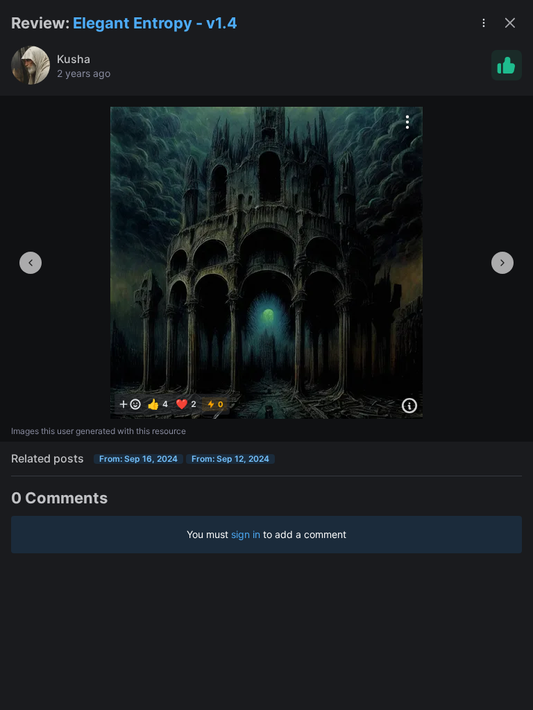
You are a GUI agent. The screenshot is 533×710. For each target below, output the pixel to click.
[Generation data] (409, 405)
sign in (245, 534)
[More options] (407, 122)
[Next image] (502, 263)
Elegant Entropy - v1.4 (155, 23)
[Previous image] (30, 263)
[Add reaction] (129, 404)
